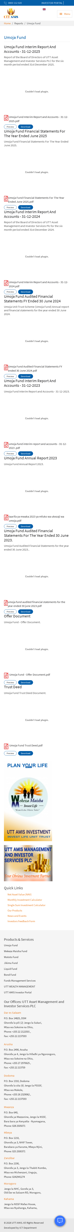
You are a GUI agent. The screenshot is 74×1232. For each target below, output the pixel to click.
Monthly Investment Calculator (25, 899)
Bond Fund (10, 974)
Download (25, 126)
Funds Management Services (20, 980)
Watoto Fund (11, 957)
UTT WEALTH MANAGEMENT (19, 986)
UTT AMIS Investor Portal (18, 992)
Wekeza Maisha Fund (15, 951)
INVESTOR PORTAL (52, 3)
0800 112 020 (15, 2)
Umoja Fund (11, 945)
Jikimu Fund (11, 963)
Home (7, 23)
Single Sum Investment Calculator (26, 905)
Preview (10, 126)
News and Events (17, 915)
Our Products (15, 910)
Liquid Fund (10, 968)
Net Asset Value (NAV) (20, 894)
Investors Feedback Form (21, 921)
